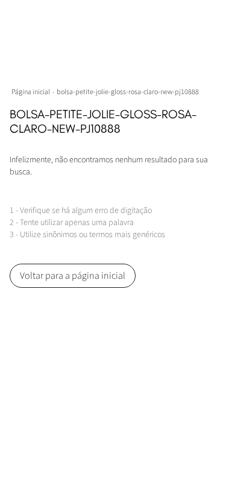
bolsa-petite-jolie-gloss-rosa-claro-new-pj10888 (128, 92)
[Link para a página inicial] (31, 92)
